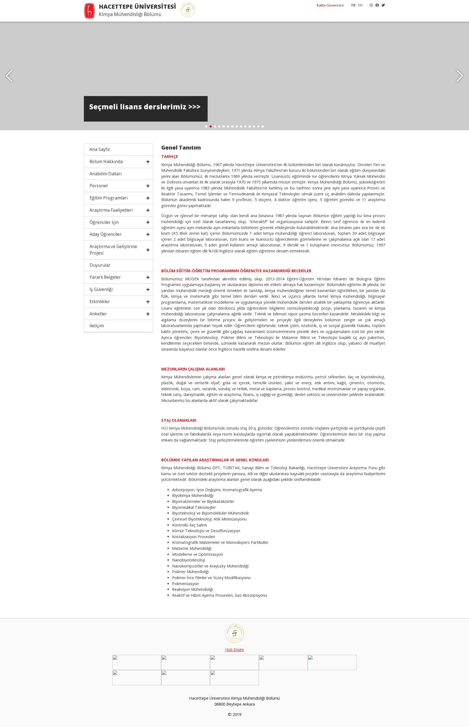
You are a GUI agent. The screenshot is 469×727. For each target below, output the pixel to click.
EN (360, 5)
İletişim (97, 326)
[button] (460, 76)
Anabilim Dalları (106, 174)
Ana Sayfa (100, 149)
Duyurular (100, 265)
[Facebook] (376, 5)
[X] (382, 5)
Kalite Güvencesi (330, 5)
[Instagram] (370, 5)
